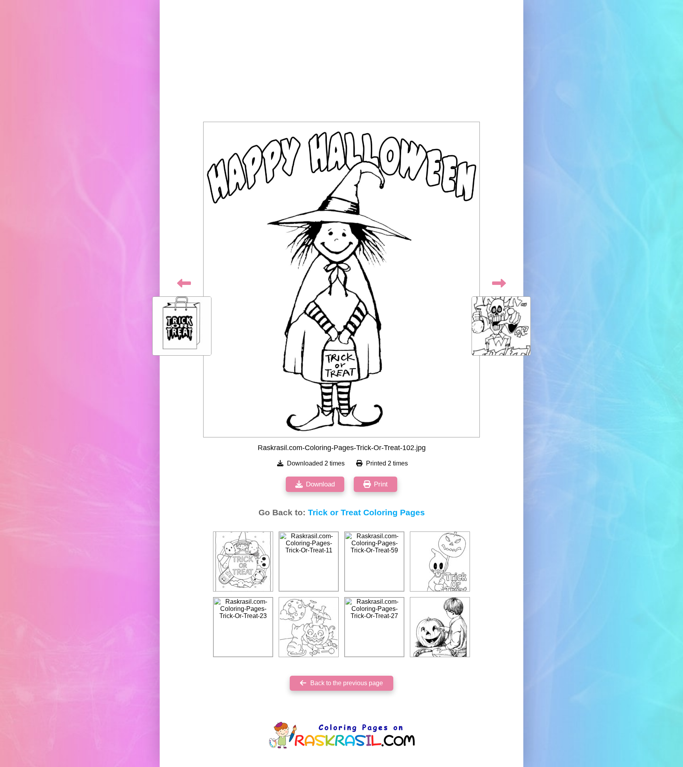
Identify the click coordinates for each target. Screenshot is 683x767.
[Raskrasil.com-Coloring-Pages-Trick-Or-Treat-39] (440, 627)
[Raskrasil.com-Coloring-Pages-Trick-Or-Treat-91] (243, 561)
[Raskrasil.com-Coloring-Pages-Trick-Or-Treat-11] (309, 561)
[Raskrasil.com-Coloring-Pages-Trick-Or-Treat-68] (309, 627)
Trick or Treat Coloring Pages (366, 512)
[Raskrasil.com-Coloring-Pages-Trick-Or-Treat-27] (374, 627)
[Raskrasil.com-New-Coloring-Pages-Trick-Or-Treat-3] (440, 561)
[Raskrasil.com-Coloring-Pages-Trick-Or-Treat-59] (374, 561)
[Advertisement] (341, 63)
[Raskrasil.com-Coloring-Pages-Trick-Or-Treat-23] (243, 627)
